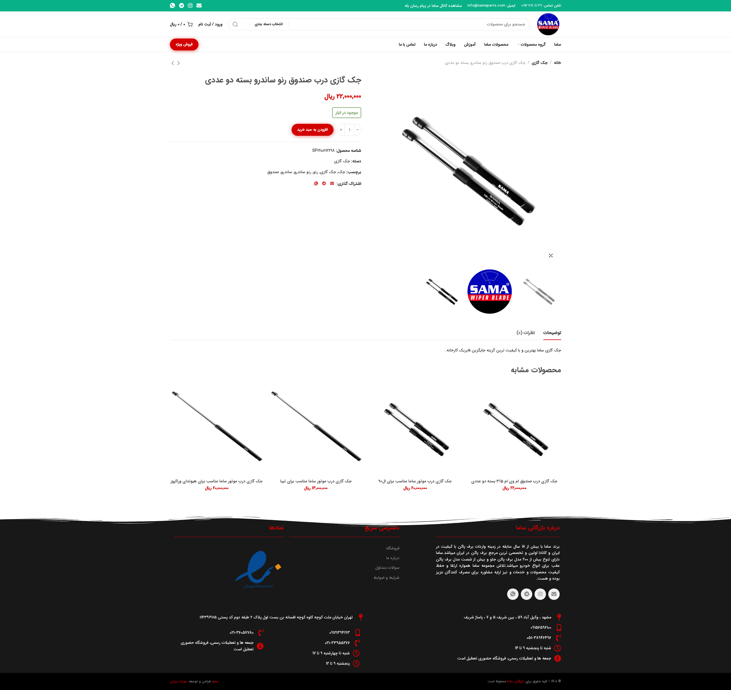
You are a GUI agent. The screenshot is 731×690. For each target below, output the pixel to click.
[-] (357, 130)
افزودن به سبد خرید (312, 130)
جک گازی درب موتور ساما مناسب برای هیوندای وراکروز (216, 481)
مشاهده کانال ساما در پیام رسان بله (433, 6)
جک (341, 172)
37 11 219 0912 (531, 6)
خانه (557, 63)
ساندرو (286, 172)
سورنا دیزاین (179, 681)
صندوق (273, 172)
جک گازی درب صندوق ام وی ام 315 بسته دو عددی (514, 481)
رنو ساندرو (302, 172)
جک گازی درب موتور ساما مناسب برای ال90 (415, 481)
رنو (315, 172)
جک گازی (540, 63)
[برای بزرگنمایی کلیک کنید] (551, 256)
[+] (341, 130)
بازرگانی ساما (515, 681)
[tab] (552, 333)
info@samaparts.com (486, 6)
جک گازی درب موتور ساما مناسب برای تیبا (316, 481)
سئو (215, 681)
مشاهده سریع (477, 392)
